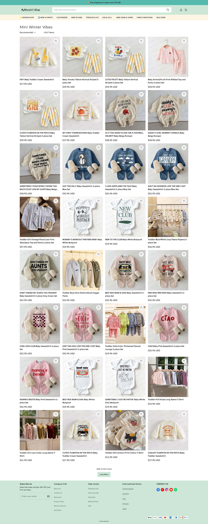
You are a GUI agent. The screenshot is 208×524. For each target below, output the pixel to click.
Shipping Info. (93, 489)
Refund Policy (93, 501)
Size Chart (57, 510)
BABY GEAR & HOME (124, 17)
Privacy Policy (59, 501)
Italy (124, 499)
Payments (91, 497)
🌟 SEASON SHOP (27, 17)
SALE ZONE (160, 17)
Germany (125, 504)
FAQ (89, 506)
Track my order (93, 493)
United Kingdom (127, 489)
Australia (125, 494)
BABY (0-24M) (76, 17)
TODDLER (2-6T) (92, 17)
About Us (57, 489)
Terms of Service (60, 506)
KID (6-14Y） (107, 17)
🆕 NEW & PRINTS (45, 17)
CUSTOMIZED (62, 17)
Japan (124, 509)
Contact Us (58, 493)
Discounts (57, 497)
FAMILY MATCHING (145, 17)
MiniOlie (106, 521)
